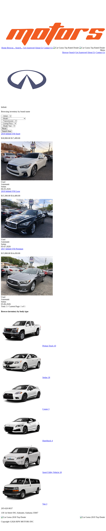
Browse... (11, 48)
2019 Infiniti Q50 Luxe (10, 191)
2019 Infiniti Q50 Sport (10, 134)
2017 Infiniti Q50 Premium (12, 249)
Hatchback (47, 441)
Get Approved (29, 48)
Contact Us (48, 48)
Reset (4, 129)
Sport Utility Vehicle (52, 472)
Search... (18, 48)
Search (72, 52)
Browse (65, 52)
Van (44, 504)
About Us (39, 48)
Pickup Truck (49, 346)
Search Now (6, 131)
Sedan (46, 377)
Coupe (45, 409)
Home (4, 48)
